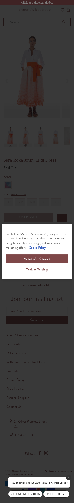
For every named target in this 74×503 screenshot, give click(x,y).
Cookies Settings (37, 269)
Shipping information (25, 494)
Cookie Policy (37, 247)
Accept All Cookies (37, 259)
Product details (56, 494)
